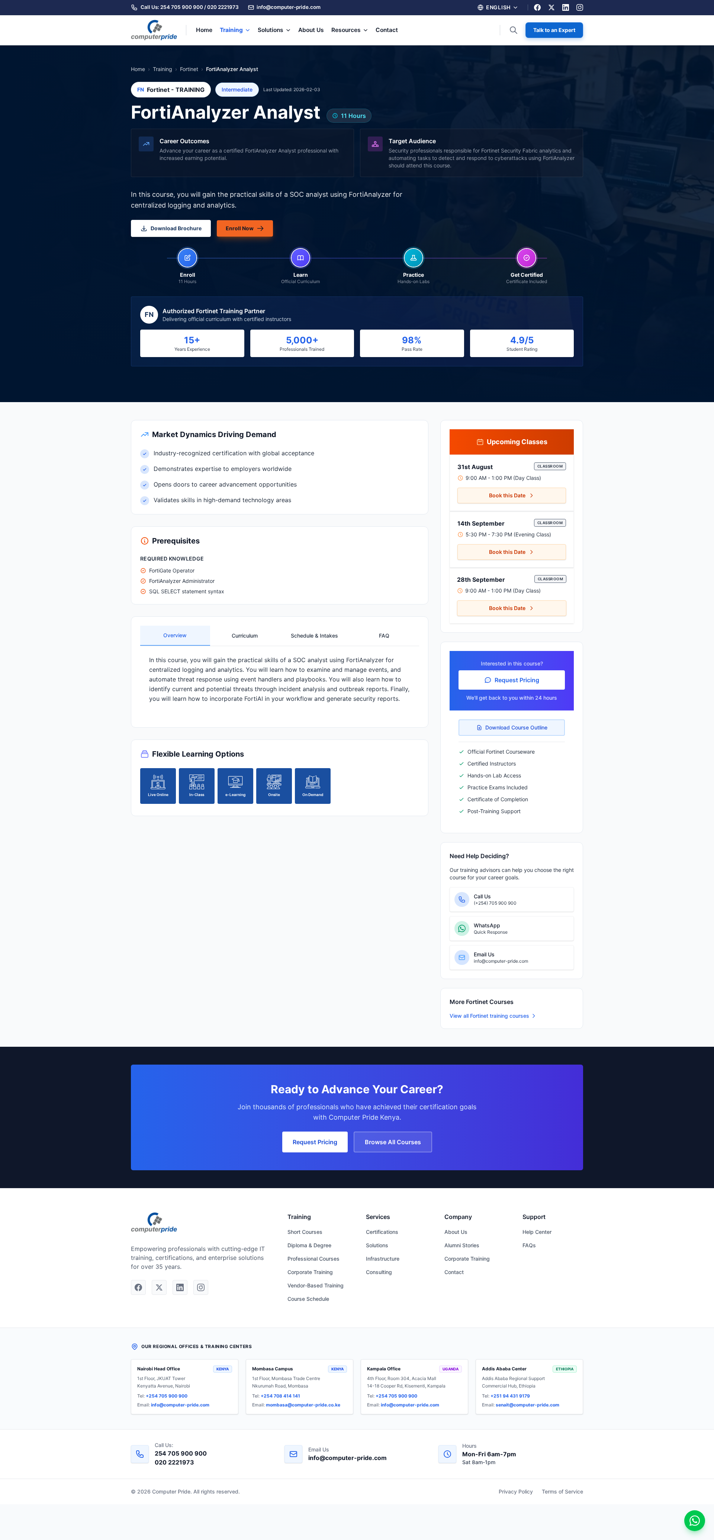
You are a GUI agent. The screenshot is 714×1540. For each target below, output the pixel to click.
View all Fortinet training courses (489, 1016)
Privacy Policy (516, 1491)
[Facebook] (537, 7)
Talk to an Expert (554, 30)
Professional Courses (313, 1258)
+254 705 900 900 (166, 1396)
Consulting (379, 1272)
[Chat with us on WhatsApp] (694, 1520)
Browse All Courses (393, 1142)
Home (204, 29)
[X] (551, 7)
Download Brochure (176, 228)
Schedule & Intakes (314, 635)
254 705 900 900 (181, 7)
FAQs (529, 1245)
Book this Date (507, 495)
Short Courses (304, 1232)
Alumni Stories (461, 1245)
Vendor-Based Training (315, 1285)
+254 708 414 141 (280, 1396)
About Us (311, 29)
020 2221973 (223, 7)
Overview (175, 635)
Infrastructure (382, 1258)
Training (231, 29)
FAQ (384, 635)
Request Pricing (517, 680)
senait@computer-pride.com (527, 1405)
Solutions (270, 29)
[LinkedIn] (565, 7)
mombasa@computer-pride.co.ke (303, 1405)
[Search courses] (513, 30)
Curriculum (245, 635)
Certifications (382, 1232)
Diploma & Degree (309, 1245)
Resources (346, 29)
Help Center (536, 1232)
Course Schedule (308, 1299)
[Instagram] (579, 7)
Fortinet (189, 69)
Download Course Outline (516, 727)
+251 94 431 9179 (510, 1396)
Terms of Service (562, 1491)
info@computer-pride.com (180, 1405)
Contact (387, 29)
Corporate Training (310, 1272)
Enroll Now (240, 228)
